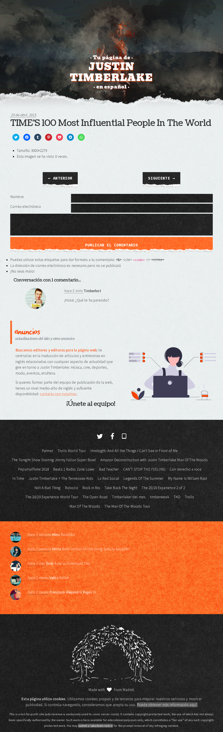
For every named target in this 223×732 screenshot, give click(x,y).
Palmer (47, 450)
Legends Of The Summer (143, 478)
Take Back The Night (121, 487)
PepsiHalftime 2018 (33, 469)
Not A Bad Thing (47, 487)
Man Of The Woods (84, 506)
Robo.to (71, 487)
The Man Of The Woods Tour (127, 506)
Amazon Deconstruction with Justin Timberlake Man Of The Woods (154, 460)
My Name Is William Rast (187, 478)
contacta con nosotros (58, 393)
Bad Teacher (109, 469)
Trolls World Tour (71, 450)
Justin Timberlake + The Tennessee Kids (61, 478)
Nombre (17, 196)
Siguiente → (161, 178)
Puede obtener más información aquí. (167, 704)
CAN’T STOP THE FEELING (144, 469)
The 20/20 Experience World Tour (51, 497)
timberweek (159, 497)
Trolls (189, 497)
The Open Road (95, 497)
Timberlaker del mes (128, 497)
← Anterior (60, 178)
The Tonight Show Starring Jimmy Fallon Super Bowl (54, 460)
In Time (18, 478)
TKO (177, 497)
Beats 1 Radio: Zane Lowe (74, 469)
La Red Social (108, 478)
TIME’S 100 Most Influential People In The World (110, 123)
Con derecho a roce (185, 469)
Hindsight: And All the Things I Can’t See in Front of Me (134, 450)
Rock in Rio (91, 487)
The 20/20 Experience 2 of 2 (163, 487)
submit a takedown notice (95, 726)
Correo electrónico (25, 206)
